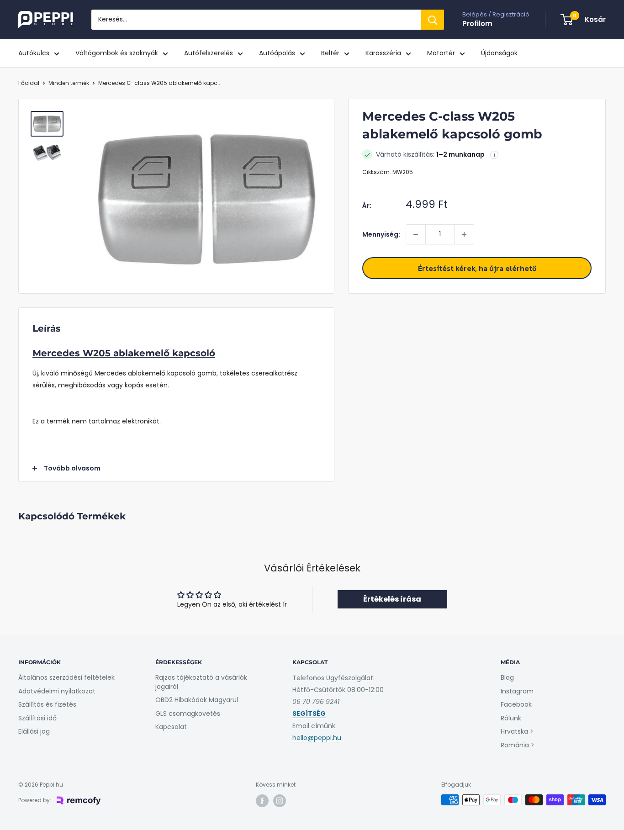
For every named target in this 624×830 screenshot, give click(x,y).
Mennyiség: (381, 234)
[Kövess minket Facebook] (262, 800)
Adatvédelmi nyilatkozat (56, 691)
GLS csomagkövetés (187, 713)
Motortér (441, 53)
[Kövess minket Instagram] (279, 800)
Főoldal (28, 83)
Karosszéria (383, 53)
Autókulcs (33, 53)
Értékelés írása (392, 599)
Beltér (330, 53)
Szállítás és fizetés (47, 704)
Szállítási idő (37, 718)
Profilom (477, 23)
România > (517, 745)
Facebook (516, 704)
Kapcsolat (171, 726)
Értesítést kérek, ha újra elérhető (477, 268)
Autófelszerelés (208, 53)
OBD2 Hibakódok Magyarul (196, 699)
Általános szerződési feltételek (66, 677)
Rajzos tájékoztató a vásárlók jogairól (201, 682)
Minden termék (68, 83)
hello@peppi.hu (316, 737)
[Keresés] (432, 20)
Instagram (517, 691)
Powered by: (34, 800)
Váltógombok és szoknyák (116, 53)
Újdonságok (499, 53)
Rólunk (511, 718)
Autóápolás (277, 53)
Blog (507, 677)
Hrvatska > (517, 731)
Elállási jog (34, 731)
